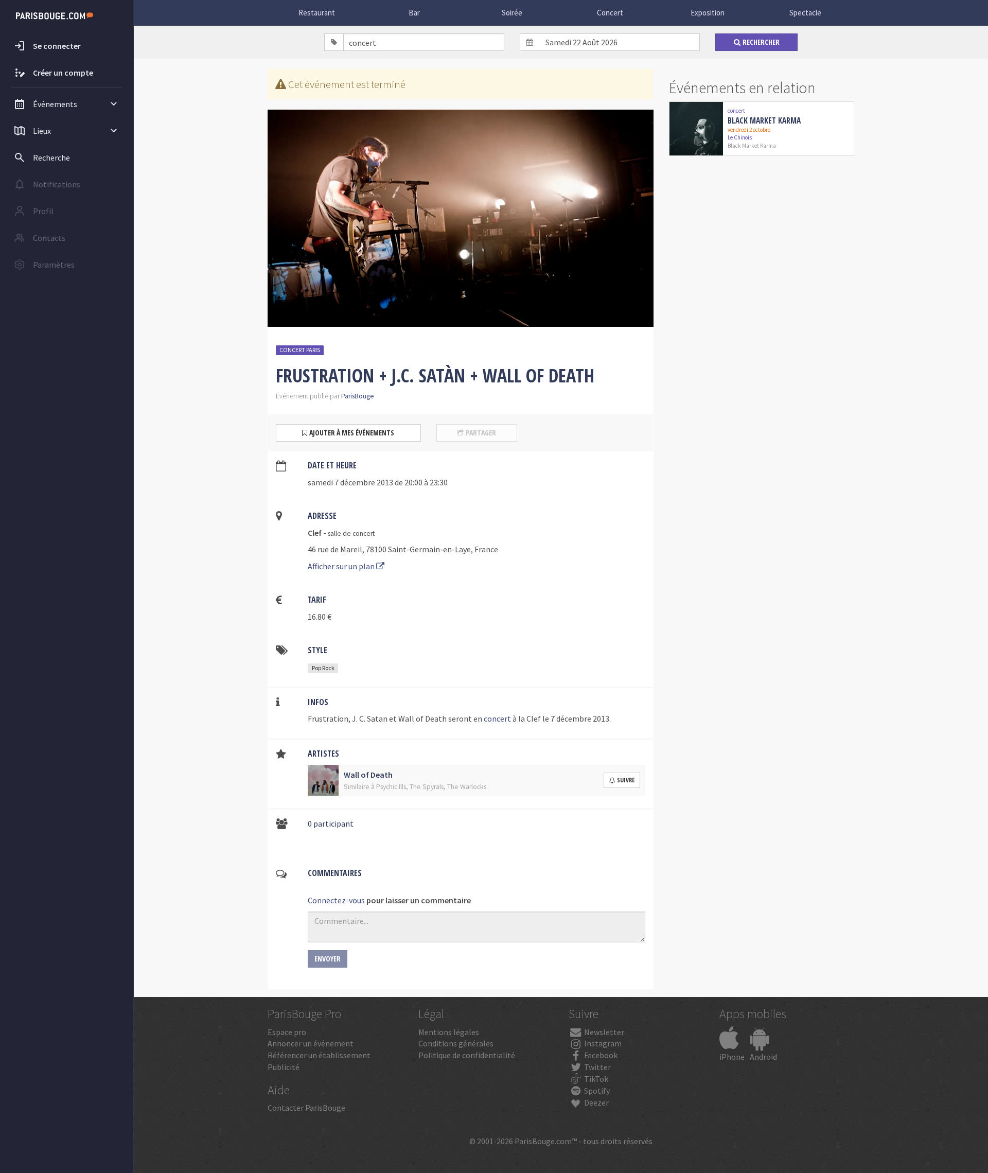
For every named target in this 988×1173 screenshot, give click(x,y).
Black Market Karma (764, 120)
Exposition (708, 12)
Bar (414, 12)
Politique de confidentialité (466, 1055)
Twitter (597, 1067)
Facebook (600, 1055)
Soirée (512, 12)
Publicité (283, 1067)
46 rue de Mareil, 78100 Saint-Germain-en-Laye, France (403, 549)
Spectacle (805, 12)
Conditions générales (455, 1043)
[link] (761, 128)
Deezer (596, 1102)
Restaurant (316, 12)
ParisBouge (357, 396)
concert (497, 718)
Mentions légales (448, 1032)
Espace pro (287, 1032)
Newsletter (603, 1032)
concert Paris (299, 350)
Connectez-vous (336, 900)
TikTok (595, 1079)
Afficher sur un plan (342, 566)
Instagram (602, 1043)
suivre (625, 780)
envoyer (327, 959)
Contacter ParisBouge (306, 1107)
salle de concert (351, 533)
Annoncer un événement (311, 1043)
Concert (610, 12)
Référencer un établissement (319, 1055)
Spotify (596, 1091)
